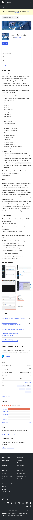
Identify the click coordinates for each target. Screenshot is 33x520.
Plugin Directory (6, 7)
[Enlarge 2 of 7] (14, 282)
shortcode (28, 388)
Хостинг (4, 463)
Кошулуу (20, 470)
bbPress (5, 489)
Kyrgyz (7, 499)
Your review (5, 422)
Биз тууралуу (6, 457)
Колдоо (5, 65)
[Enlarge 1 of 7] (14, 267)
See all (29, 422)
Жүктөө (5, 43)
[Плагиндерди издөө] (17, 17)
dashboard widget (21, 385)
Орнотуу (5, 57)
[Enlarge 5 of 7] (29, 273)
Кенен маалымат (8, 49)
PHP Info (29, 385)
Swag (19, 479)
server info (22, 388)
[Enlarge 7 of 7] (29, 294)
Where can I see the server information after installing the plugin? (12, 323)
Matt (4, 486)
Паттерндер (20, 465)
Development (7, 61)
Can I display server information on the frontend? (10, 340)
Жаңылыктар (5, 460)
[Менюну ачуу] (30, 2)
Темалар (19, 460)
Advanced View (6, 396)
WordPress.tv (6, 479)
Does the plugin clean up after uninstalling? (13, 329)
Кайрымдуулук (22, 476)
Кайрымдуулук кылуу (8, 448)
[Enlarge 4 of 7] (29, 267)
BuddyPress (6, 492)
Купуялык (4, 465)
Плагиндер (20, 463)
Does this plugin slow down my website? (13, 318)
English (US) (28, 382)
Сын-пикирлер (7, 53)
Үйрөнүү (4, 470)
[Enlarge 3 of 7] (14, 298)
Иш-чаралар (21, 473)
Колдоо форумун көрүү (9, 434)
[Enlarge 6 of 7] (29, 282)
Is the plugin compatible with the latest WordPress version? (10, 334)
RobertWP (18, 37)
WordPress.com (7, 484)
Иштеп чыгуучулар (7, 476)
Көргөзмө (20, 457)
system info (28, 392)
